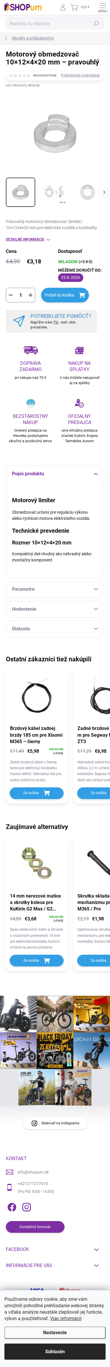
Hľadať (96, 23)
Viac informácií (66, 1318)
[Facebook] (11, 1206)
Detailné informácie (25, 239)
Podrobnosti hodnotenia (80, 75)
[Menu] (102, 7)
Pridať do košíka (59, 295)
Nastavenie (55, 1332)
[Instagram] (26, 1206)
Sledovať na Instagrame (60, 1123)
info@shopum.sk (33, 1172)
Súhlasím (55, 1351)
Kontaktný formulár (35, 1227)
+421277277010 (33, 1183)
